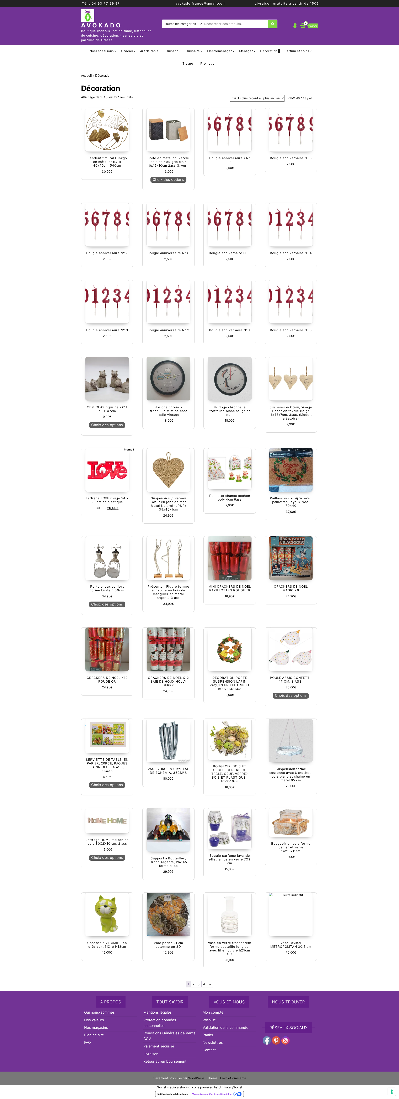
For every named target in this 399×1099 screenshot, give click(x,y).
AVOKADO (101, 25)
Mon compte (213, 1012)
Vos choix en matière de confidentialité (212, 1094)
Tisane (187, 63)
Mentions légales (157, 1012)
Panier (208, 1035)
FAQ (87, 1042)
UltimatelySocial (230, 1087)
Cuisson (172, 51)
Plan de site (94, 1035)
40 (298, 98)
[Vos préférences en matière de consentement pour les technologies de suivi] (392, 1092)
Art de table (149, 51)
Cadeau (127, 51)
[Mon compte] (295, 25)
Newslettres (213, 1042)
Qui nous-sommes (99, 1012)
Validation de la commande (225, 1027)
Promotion (208, 63)
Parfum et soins (296, 51)
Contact (209, 1050)
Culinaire (193, 51)
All (311, 98)
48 (304, 98)
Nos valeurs (94, 1020)
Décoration (268, 51)
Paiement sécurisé (158, 1046)
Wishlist (209, 1020)
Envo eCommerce (233, 1078)
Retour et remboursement (164, 1061)
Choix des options (168, 179)
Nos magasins (96, 1027)
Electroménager (219, 51)
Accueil (86, 76)
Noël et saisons (102, 51)
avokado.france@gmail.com (200, 3)
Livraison (150, 1054)
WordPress (196, 1078)
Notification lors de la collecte (173, 1094)
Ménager (246, 51)
